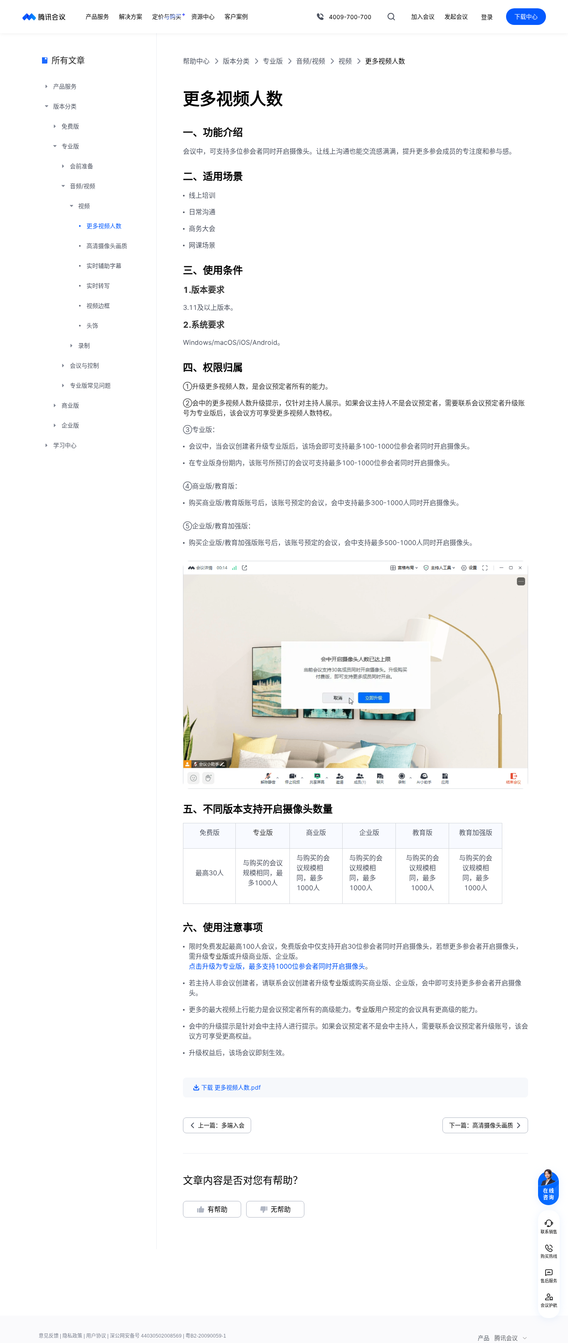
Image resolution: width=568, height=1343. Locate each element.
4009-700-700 (350, 16)
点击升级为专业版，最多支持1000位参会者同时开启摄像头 (277, 966)
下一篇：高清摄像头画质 (481, 1125)
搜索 (391, 17)
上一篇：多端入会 (221, 1125)
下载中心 (526, 16)
